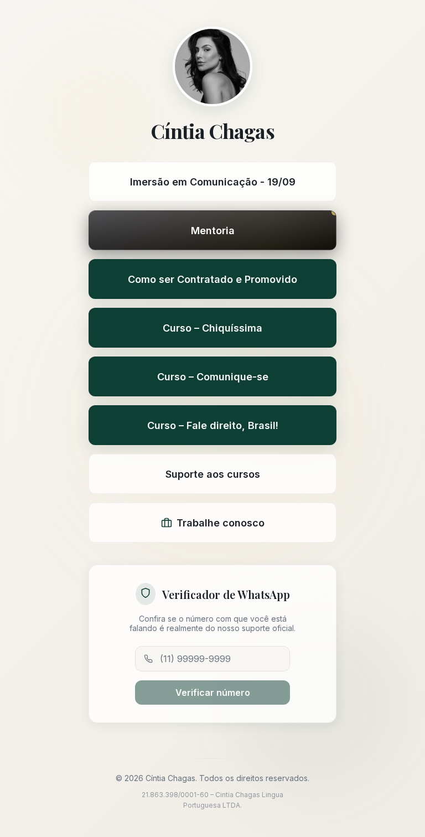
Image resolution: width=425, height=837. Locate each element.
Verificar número (212, 692)
